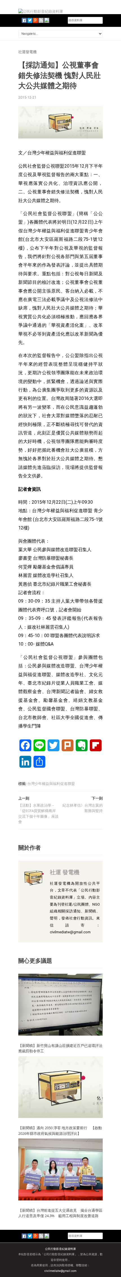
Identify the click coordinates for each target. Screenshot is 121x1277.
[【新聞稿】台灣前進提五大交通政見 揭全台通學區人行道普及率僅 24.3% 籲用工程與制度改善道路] (60, 1169)
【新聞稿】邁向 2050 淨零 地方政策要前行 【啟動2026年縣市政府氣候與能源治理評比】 (60, 1130)
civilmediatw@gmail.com (60, 1270)
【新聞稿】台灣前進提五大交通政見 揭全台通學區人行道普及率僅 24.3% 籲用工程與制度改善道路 (60, 1213)
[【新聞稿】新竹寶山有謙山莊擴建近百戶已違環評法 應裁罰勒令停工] (60, 1004)
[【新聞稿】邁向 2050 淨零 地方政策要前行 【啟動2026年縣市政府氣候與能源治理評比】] (60, 1087)
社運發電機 (27, 52)
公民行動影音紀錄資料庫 (60, 1248)
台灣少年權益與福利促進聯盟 (51, 784)
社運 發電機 (64, 872)
